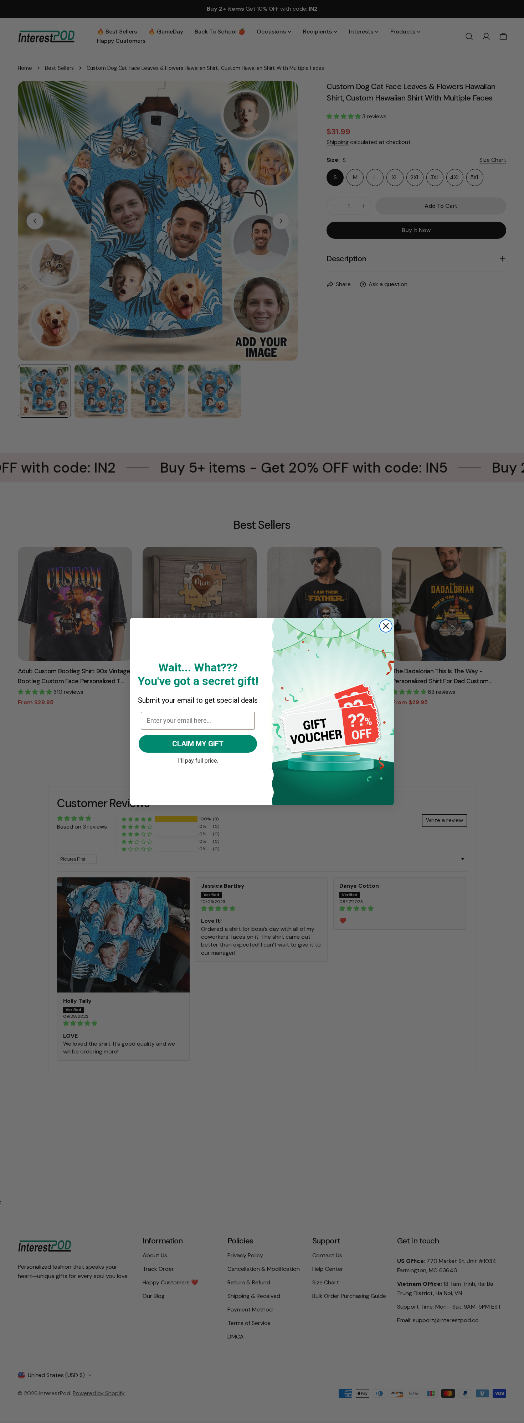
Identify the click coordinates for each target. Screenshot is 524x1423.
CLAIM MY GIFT (198, 743)
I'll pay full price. (198, 760)
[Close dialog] (386, 626)
